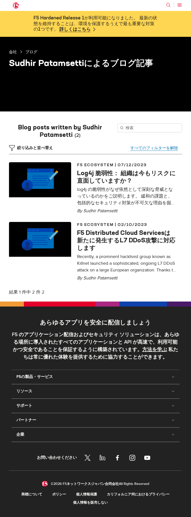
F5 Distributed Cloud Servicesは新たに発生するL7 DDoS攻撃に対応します (126, 240)
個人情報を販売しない (90, 502)
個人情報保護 (86, 494)
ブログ (31, 51)
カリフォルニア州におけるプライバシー (138, 494)
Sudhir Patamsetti (100, 210)
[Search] (168, 4)
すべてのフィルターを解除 (154, 148)
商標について (31, 494)
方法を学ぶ (154, 350)
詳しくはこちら (75, 29)
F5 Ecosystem (95, 164)
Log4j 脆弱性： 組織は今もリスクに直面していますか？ (126, 176)
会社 (13, 51)
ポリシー (59, 494)
